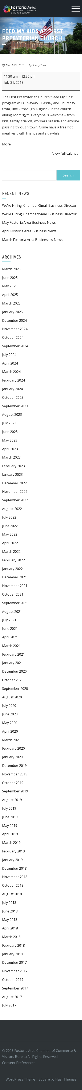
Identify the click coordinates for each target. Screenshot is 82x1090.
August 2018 (12, 894)
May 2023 (9, 440)
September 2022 (15, 500)
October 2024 (12, 337)
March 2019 (11, 842)
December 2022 (14, 483)
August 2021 (12, 611)
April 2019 (10, 834)
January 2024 (12, 389)
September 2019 (15, 791)
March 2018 (11, 936)
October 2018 (12, 885)
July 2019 (9, 808)
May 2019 (9, 825)
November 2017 (14, 971)
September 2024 (15, 346)
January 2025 (12, 312)
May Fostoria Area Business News (29, 222)
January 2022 (12, 568)
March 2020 (11, 740)
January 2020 (12, 757)
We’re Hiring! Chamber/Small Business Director (39, 205)
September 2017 (15, 988)
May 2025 (9, 286)
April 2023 (10, 449)
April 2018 (10, 928)
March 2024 (11, 371)
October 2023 (12, 397)
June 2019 (10, 817)
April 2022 (10, 543)
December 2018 (14, 868)
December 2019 (14, 765)
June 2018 (10, 911)
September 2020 (15, 688)
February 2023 (13, 466)
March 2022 (11, 551)
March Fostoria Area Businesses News (32, 239)
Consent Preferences (18, 1062)
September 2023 (15, 406)
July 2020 (9, 705)
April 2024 (10, 363)
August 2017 (12, 997)
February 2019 (13, 851)
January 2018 (12, 954)
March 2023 (11, 457)
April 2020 (10, 731)
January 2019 (12, 859)
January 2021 (12, 662)
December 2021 (14, 577)
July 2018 (9, 902)
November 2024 (14, 329)
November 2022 (14, 491)
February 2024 (13, 380)
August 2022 (12, 508)
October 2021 (12, 594)
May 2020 (9, 722)
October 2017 (12, 979)
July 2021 (9, 620)
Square (44, 1079)
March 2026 (11, 269)
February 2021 (13, 654)
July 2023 (9, 423)
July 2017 (9, 1005)
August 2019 (12, 799)
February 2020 (13, 748)
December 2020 (14, 671)
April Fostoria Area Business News (29, 231)
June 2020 (10, 714)
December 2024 (14, 320)
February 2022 (13, 560)
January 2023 (12, 474)
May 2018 (9, 919)
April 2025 (10, 294)
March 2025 (11, 303)
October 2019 (12, 782)
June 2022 (10, 526)
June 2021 (10, 628)
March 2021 (11, 645)
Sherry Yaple (39, 65)
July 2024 (9, 354)
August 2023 (12, 414)
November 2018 (14, 876)
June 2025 (10, 277)
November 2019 (14, 774)
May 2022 (9, 534)
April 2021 (10, 637)
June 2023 (10, 431)
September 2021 (15, 603)
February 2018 (13, 945)
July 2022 (9, 517)
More (6, 144)
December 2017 (14, 962)
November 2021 (14, 585)
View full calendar (66, 153)
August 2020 (12, 697)
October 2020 (12, 680)
